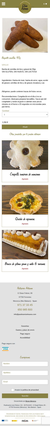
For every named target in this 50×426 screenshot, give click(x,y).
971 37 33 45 (25, 304)
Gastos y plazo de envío (25, 330)
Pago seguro (25, 334)
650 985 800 (25, 309)
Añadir (25, 127)
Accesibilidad (25, 338)
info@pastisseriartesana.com (25, 314)
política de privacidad (30, 390)
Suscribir (25, 396)
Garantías (25, 326)
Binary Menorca (31, 401)
